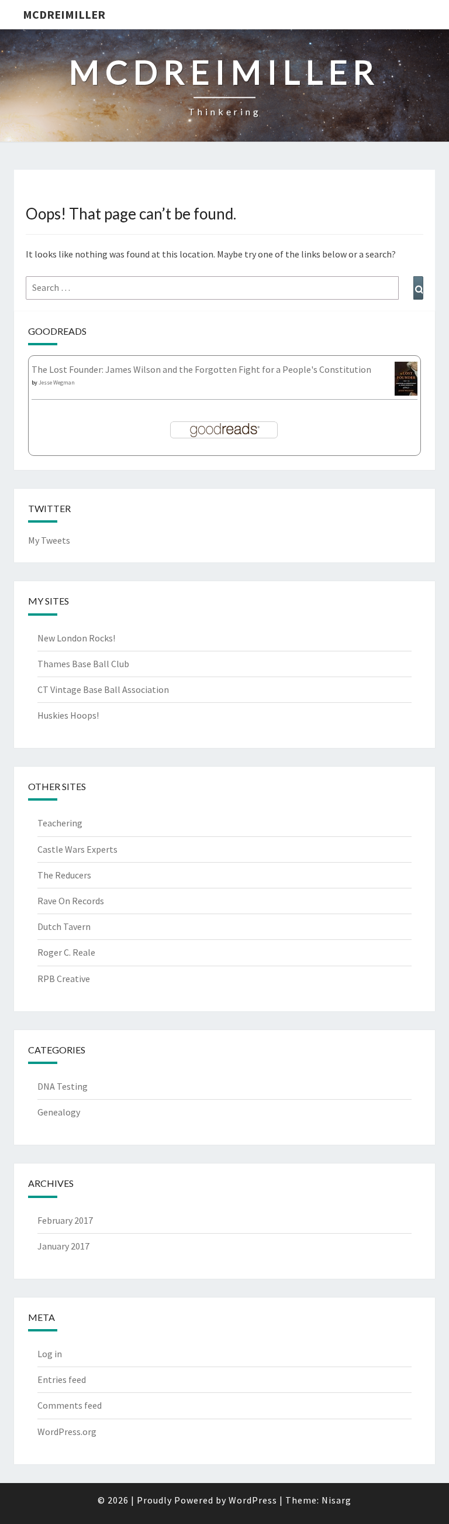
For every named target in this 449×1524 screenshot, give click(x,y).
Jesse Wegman (57, 382)
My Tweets (49, 540)
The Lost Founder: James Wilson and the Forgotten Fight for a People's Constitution (201, 369)
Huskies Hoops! (68, 715)
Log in (49, 1354)
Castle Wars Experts (77, 849)
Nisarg (336, 1500)
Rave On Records (70, 901)
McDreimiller (64, 14)
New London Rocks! (76, 638)
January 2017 (63, 1246)
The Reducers (64, 875)
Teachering (59, 823)
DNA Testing (62, 1086)
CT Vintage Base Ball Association (103, 689)
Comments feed (69, 1405)
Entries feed (61, 1379)
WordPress (253, 1500)
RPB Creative (63, 978)
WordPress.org (66, 1431)
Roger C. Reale (66, 952)
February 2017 (65, 1220)
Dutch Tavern (64, 926)
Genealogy (58, 1112)
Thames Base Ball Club (83, 664)
